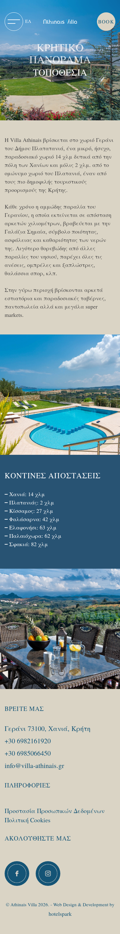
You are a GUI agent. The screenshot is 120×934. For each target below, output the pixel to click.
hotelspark (60, 913)
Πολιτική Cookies (27, 820)
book (106, 21)
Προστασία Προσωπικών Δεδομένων (55, 811)
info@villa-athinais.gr (34, 765)
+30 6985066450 (28, 753)
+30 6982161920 (28, 740)
